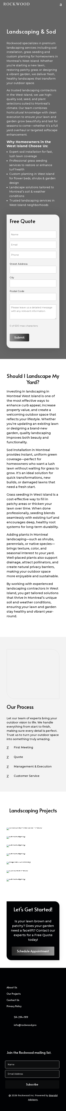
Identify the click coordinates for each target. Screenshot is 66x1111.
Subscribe (32, 1084)
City (12, 277)
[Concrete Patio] (17, 870)
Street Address (18, 263)
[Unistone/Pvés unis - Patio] (24, 827)
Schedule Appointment (33, 951)
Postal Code (17, 291)
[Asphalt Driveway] (19, 861)
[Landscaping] (16, 836)
